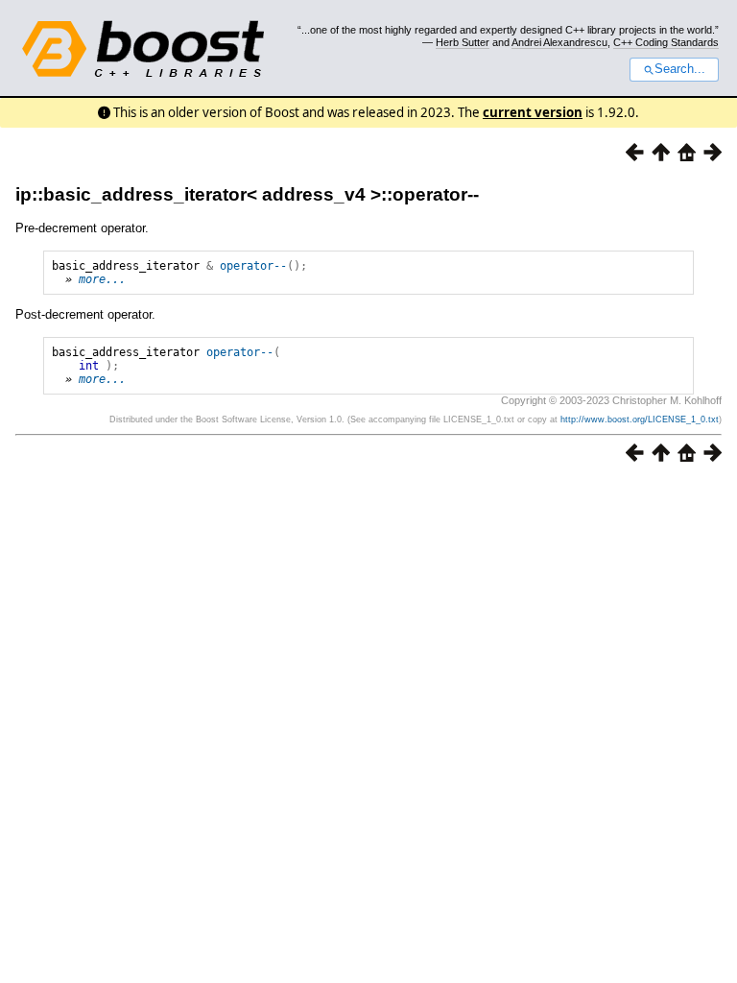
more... (102, 279)
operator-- (253, 266)
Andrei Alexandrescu (559, 42)
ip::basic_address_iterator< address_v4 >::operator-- (247, 194)
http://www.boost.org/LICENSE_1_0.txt (639, 419)
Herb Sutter (462, 42)
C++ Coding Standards (666, 42)
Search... (679, 69)
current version (532, 112)
